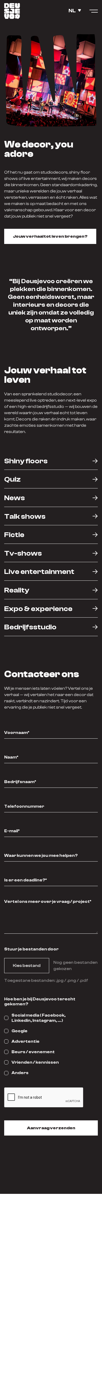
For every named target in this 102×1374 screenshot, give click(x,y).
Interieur (51, 1241)
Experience (51, 1250)
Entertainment (51, 1258)
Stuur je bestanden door (31, 949)
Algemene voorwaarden (51, 1334)
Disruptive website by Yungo (51, 1359)
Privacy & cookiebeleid (51, 1351)
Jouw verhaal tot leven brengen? (50, 236)
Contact (51, 1276)
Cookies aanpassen (51, 1343)
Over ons (51, 1267)
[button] (77, 10)
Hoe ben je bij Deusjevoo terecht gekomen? (39, 1001)
